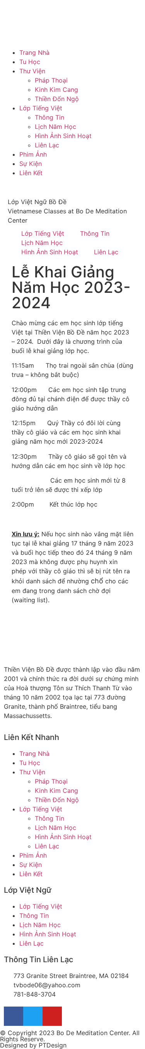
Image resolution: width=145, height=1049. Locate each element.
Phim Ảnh (33, 154)
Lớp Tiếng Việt (40, 108)
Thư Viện (32, 71)
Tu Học (29, 62)
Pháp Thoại (51, 80)
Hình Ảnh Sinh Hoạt (63, 136)
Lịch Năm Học (55, 126)
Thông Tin (49, 117)
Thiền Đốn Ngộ (57, 99)
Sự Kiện (30, 163)
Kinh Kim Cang (56, 89)
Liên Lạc (47, 145)
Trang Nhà (34, 52)
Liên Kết (31, 173)
